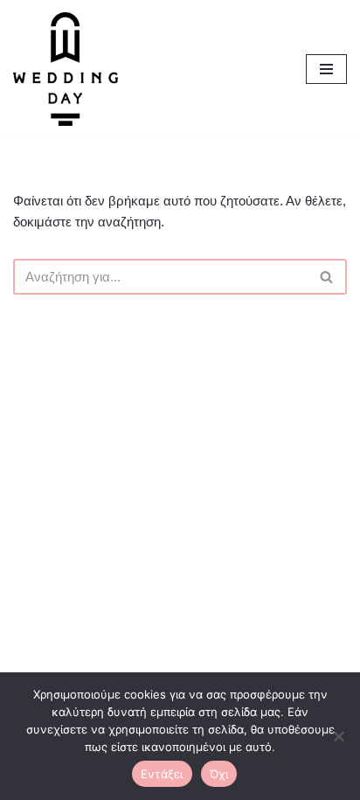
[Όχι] (338, 736)
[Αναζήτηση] (327, 277)
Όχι (219, 774)
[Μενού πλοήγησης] (326, 69)
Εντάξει (162, 774)
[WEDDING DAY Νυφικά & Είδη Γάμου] (65, 69)
